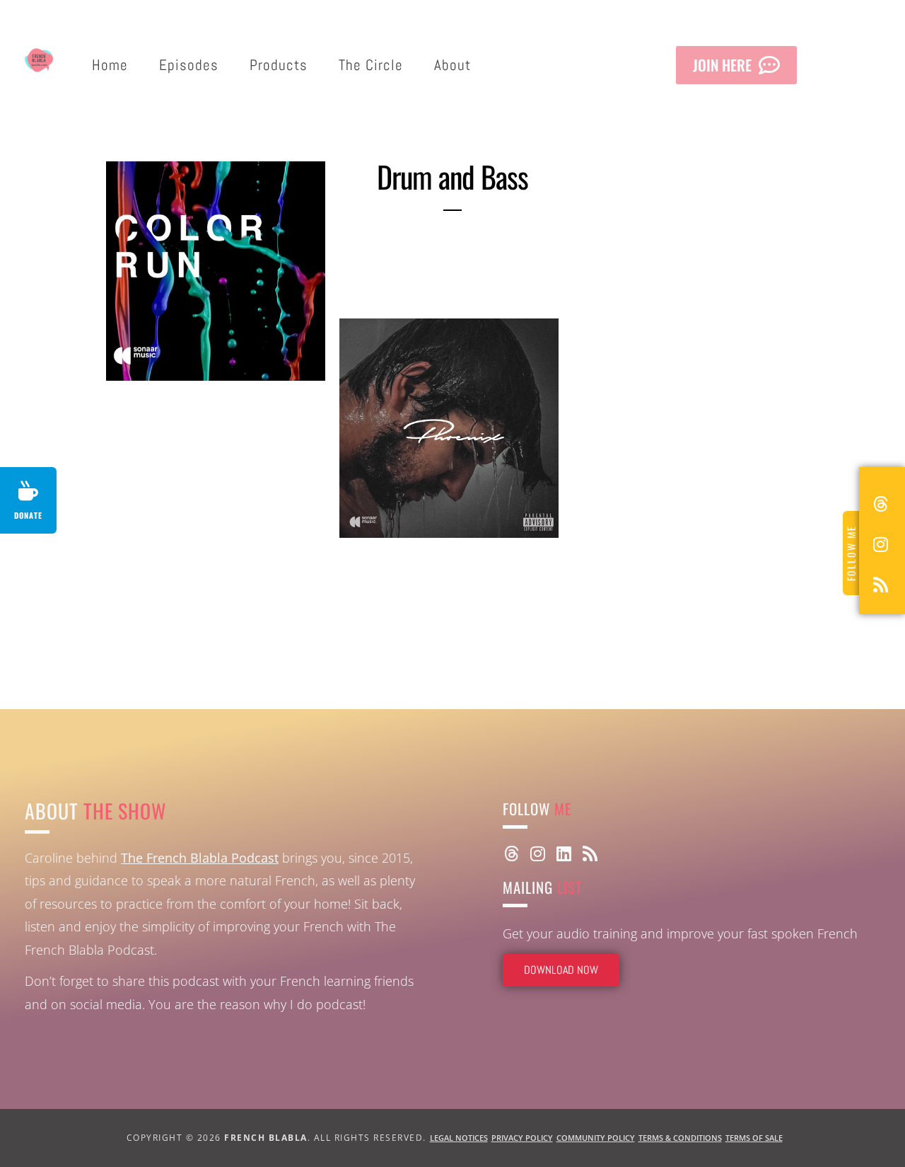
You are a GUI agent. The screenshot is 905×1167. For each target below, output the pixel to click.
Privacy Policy (522, 1137)
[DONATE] (28, 491)
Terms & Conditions (680, 1137)
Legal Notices (459, 1137)
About (452, 64)
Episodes (188, 64)
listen (270, 333)
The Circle (371, 64)
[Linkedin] (563, 853)
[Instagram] (537, 853)
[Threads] (511, 853)
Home (110, 64)
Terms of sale (754, 1137)
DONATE (28, 515)
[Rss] (589, 853)
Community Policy (595, 1137)
